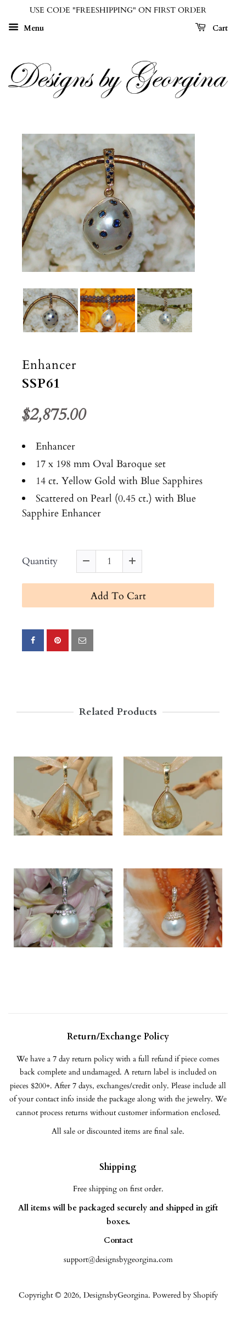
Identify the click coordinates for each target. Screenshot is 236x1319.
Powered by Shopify (185, 1295)
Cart (219, 28)
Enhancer (49, 365)
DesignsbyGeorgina (115, 1295)
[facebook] (33, 640)
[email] (82, 640)
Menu (32, 28)
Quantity (40, 561)
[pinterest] (58, 640)
